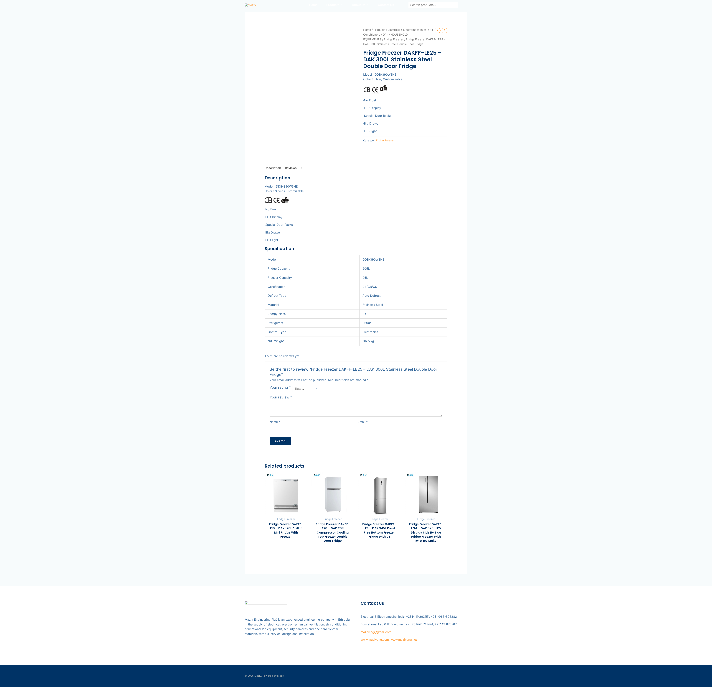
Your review (281, 397)
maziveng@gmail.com (376, 632)
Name (275, 422)
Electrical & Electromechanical (407, 30)
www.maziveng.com (375, 639)
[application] (341, 5)
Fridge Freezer (393, 39)
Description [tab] (273, 168)
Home (367, 30)
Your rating (280, 387)
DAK (385, 34)
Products (379, 30)
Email (363, 422)
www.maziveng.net (403, 639)
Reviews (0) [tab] (293, 168)
